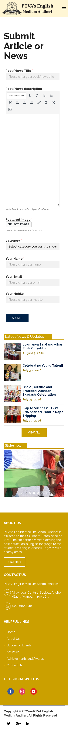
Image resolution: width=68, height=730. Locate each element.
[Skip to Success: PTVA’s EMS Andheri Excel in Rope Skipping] (12, 414)
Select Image (18, 224)
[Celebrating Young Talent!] (12, 372)
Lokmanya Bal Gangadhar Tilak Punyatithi (42, 346)
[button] (16, 95)
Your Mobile (15, 294)
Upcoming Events (19, 645)
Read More (14, 562)
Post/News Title (19, 71)
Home (11, 632)
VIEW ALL (34, 432)
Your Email (15, 276)
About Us (13, 639)
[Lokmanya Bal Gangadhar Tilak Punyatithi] (12, 351)
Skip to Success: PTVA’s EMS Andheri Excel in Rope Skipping (43, 412)
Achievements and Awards (25, 658)
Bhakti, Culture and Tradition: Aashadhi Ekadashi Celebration (39, 390)
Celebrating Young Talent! (43, 365)
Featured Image (19, 219)
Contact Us (14, 665)
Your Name (15, 258)
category (14, 240)
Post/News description (25, 89)
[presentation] (16, 96)
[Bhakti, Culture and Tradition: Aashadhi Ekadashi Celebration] (12, 393)
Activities (13, 652)
